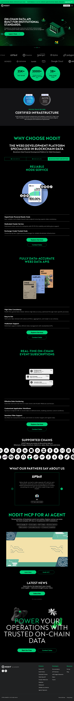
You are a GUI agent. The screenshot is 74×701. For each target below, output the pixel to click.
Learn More (68, 2)
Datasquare (41, 685)
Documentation (56, 669)
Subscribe (37, 593)
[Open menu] (72, 6)
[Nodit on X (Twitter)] (3, 671)
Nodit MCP (46, 572)
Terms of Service (62, 697)
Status (53, 677)
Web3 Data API (42, 677)
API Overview (55, 672)
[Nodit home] (5, 5)
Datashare (41, 682)
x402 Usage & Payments (57, 674)
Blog (68, 672)
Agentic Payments (43, 690)
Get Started (66, 5)
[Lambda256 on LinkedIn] (6, 671)
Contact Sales (37, 245)
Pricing (68, 669)
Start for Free (27, 650)
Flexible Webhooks (43, 679)
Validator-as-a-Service (44, 687)
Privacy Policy (69, 697)
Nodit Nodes (42, 672)
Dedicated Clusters (43, 674)
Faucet (53, 679)
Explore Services (37, 240)
